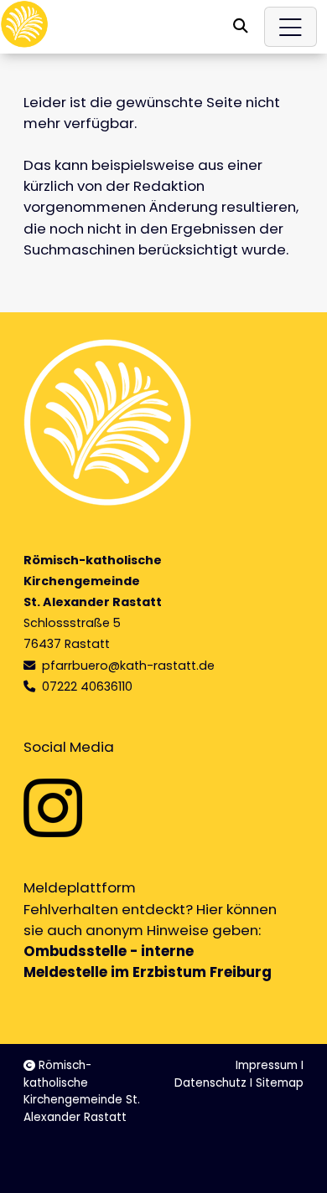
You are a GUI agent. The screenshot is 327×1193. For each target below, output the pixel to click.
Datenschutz (210, 1083)
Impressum (267, 1065)
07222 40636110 (87, 686)
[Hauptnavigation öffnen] (291, 27)
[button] (241, 26)
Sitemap (280, 1083)
